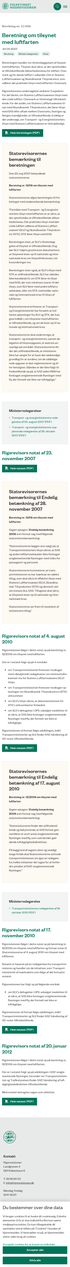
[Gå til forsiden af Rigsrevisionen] (25, 6)
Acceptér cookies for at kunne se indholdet (29, 1244)
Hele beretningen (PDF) (25, 133)
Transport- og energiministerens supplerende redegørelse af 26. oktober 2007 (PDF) (34, 431)
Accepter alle (35, 1250)
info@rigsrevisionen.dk (20, 1183)
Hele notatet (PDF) (22, 468)
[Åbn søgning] (57, 6)
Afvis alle (35, 1260)
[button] (66, 6)
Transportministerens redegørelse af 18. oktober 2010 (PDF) (36, 910)
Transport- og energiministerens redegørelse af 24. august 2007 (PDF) (35, 419)
